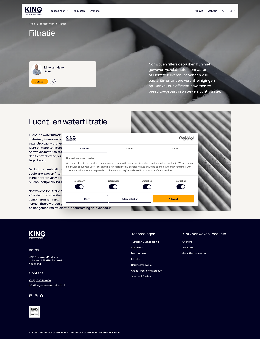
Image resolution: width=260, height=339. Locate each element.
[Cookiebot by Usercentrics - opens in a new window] (181, 138)
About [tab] (175, 148)
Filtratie (135, 259)
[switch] (113, 186)
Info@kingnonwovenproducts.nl (47, 285)
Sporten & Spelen (141, 276)
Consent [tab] (84, 148)
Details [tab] (130, 148)
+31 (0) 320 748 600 (40, 280)
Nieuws (199, 10)
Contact (212, 10)
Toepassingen (47, 23)
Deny (87, 198)
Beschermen (138, 253)
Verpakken (137, 247)
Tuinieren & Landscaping (145, 241)
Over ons (187, 241)
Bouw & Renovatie (141, 265)
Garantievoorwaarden (194, 253)
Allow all (173, 198)
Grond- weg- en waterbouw (146, 270)
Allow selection (130, 198)
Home (32, 23)
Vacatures (188, 247)
